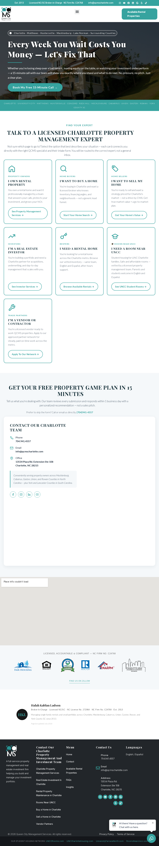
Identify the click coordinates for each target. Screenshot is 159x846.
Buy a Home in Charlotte (48, 809)
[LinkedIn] (29, 494)
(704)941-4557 (85, 412)
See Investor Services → (25, 286)
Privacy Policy (106, 834)
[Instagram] (120, 3)
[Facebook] (128, 3)
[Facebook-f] (110, 797)
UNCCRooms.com (55, 841)
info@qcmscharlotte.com (29, 451)
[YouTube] (37, 494)
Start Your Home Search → (78, 215)
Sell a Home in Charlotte (48, 816)
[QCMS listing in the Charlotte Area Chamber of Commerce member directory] (133, 665)
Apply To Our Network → (25, 354)
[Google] (137, 3)
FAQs (68, 780)
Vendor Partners (44, 824)
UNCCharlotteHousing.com (80, 841)
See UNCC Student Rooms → (131, 286)
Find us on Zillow (79, 681)
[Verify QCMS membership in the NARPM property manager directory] (106, 665)
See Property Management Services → (26, 213)
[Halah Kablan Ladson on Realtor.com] (85, 665)
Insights (70, 787)
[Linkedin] (133, 3)
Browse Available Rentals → (79, 286)
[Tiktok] (146, 3)
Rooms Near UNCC (46, 802)
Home (69, 754)
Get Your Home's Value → (129, 215)
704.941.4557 (23, 441)
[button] (77, 11)
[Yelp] (141, 3)
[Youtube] (124, 3)
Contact (70, 761)
